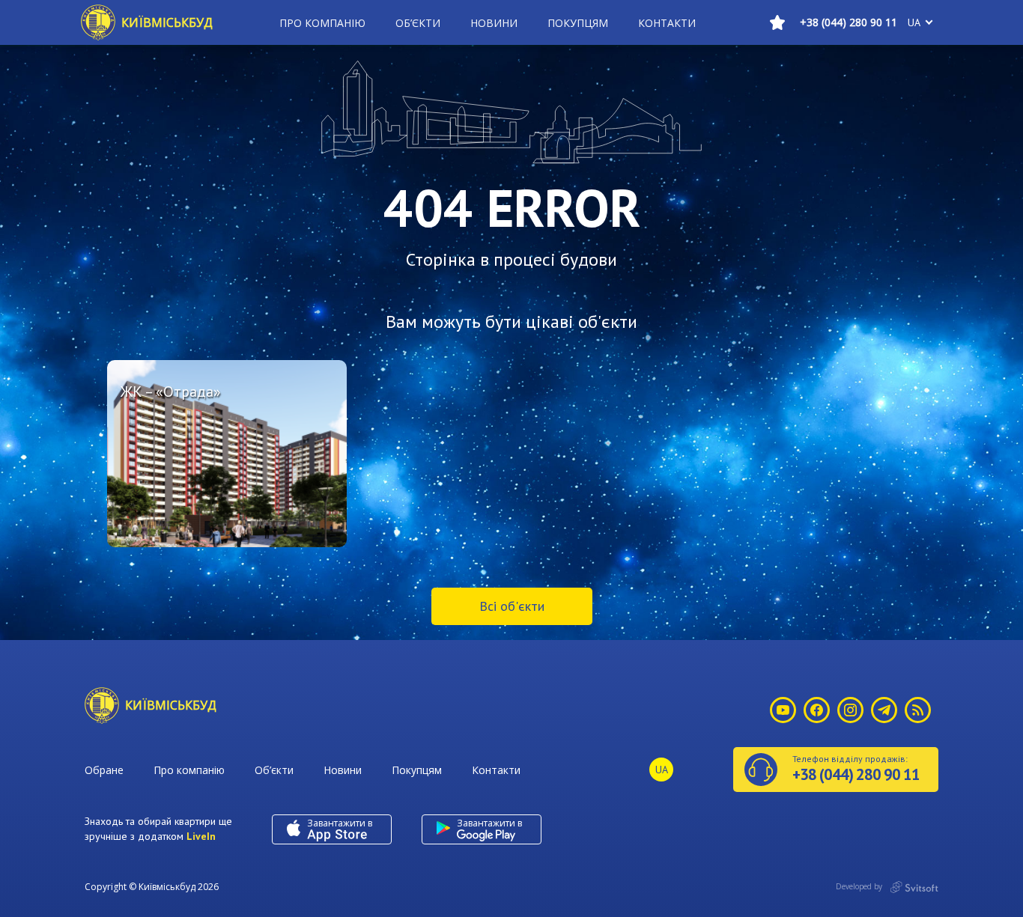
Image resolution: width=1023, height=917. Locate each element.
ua (914, 22)
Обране (104, 770)
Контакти (667, 23)
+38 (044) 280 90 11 (848, 22)
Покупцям (577, 23)
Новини (493, 23)
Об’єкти (417, 23)
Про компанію (322, 23)
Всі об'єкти (511, 606)
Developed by (860, 886)
